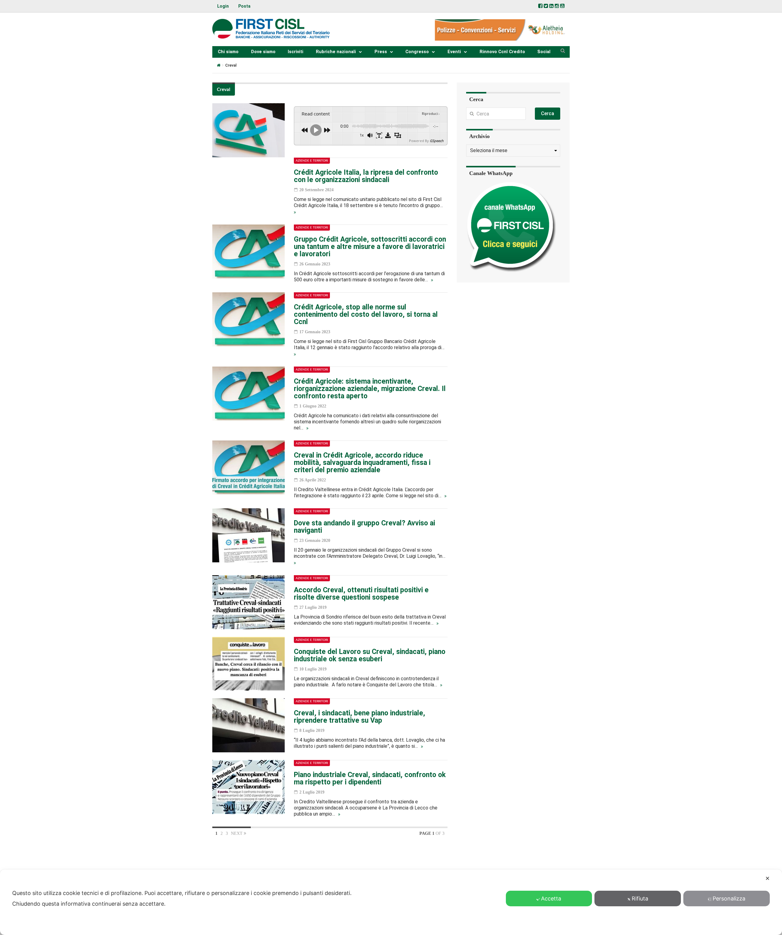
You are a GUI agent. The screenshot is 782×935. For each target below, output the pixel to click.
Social (543, 51)
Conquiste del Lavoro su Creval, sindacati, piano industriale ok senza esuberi (369, 655)
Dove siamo (263, 51)
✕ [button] (767, 878)
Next (237, 833)
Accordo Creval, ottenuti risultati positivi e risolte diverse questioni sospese (361, 593)
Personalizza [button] (729, 898)
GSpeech (437, 140)
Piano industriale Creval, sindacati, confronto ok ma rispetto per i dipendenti (370, 778)
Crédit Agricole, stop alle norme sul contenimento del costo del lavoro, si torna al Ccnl (366, 314)
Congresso (417, 51)
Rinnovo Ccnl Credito (502, 51)
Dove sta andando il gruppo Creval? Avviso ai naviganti (364, 527)
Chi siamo (228, 51)
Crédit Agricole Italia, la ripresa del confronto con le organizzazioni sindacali (366, 176)
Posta (244, 6)
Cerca (547, 113)
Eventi (454, 51)
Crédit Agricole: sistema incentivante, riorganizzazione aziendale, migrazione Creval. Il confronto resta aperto (370, 388)
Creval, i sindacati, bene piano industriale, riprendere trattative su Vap (359, 717)
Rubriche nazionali (336, 51)
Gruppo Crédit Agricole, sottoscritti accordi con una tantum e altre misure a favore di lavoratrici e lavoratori (370, 246)
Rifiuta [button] (640, 898)
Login (223, 6)
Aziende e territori (312, 160)
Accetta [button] (551, 898)
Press (381, 51)
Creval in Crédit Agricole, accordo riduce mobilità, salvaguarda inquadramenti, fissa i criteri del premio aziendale (362, 462)
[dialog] (391, 902)
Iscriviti (295, 51)
